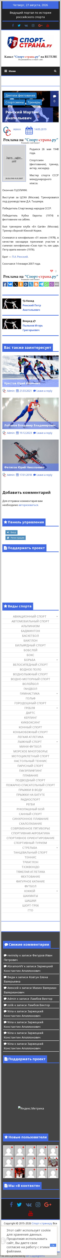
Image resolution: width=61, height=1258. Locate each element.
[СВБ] (53, 1173)
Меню (12, 71)
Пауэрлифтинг (30, 770)
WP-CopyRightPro (35, 1255)
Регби (30, 804)
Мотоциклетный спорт (30, 756)
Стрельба (29, 847)
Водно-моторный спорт (30, 679)
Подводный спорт (30, 780)
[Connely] (20, 1162)
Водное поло (30, 669)
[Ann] (8, 1162)
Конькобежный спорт (30, 732)
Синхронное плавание (30, 819)
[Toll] (42, 1151)
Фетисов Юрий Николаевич (24, 467)
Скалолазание (30, 823)
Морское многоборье (30, 751)
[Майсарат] (20, 1173)
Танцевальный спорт (30, 852)
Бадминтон (30, 631)
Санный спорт (30, 814)
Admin (17, 129)
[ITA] (8, 1173)
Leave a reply (44, 391)
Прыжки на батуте (30, 795)
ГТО (30, 910)
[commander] (42, 1162)
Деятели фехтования (20, 95)
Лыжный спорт (30, 742)
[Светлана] (31, 1162)
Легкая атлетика (30, 737)
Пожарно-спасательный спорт (30, 785)
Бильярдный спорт (30, 645)
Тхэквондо (30, 867)
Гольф (30, 698)
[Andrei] (42, 1173)
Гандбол (30, 689)
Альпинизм (30, 626)
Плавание (30, 775)
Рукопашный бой (30, 809)
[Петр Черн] (53, 1151)
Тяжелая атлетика (30, 872)
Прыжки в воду (30, 790)
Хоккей (29, 891)
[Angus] (20, 1151)
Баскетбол (30, 636)
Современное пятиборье (30, 828)
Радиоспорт (30, 799)
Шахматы (30, 896)
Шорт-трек (30, 905)
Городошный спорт (30, 703)
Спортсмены (14, 102)
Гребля (29, 708)
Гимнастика (29, 693)
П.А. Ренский (20, 256)
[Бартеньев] (31, 1173)
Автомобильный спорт (30, 621)
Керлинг (30, 717)
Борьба (29, 660)
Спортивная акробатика (30, 833)
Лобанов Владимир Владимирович (30, 425)
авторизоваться (28, 505)
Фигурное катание (30, 881)
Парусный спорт (30, 766)
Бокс (30, 655)
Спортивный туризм (30, 843)
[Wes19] (53, 1162)
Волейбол (30, 684)
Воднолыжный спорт (30, 674)
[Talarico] (31, 1151)
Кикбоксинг (30, 722)
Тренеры (34, 102)
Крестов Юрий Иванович (22, 383)
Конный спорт (30, 727)
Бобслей (30, 650)
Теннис (30, 857)
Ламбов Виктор (41, 999)
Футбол (30, 886)
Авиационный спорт (29, 616)
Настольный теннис (30, 761)
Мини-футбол (30, 746)
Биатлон (30, 640)
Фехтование (30, 876)
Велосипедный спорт (30, 664)
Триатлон (30, 862)
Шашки (30, 900)
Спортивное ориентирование (30, 838)
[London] (8, 1151)
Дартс (30, 713)
